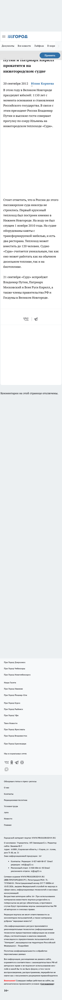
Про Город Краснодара (15, 743)
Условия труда (11, 806)
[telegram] (37, 319)
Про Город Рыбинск (13, 709)
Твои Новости (10, 723)
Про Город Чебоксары (14, 668)
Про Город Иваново (13, 688)
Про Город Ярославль (14, 729)
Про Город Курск (12, 703)
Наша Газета (10, 682)
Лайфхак (39, 45)
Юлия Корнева (42, 83)
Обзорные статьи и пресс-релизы (20, 781)
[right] (58, 46)
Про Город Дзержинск (14, 662)
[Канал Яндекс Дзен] (22, 762)
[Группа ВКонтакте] (6, 762)
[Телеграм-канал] (16, 762)
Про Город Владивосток (15, 735)
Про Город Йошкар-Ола (15, 695)
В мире (51, 45)
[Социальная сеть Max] (6, 769)
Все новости (24, 45)
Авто (6, 812)
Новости (8, 818)
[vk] (26, 319)
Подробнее (23, 945)
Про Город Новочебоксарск (17, 674)
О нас (6, 787)
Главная (7, 825)
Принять (50, 55)
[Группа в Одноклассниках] (11, 762)
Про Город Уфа (11, 715)
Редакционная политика (15, 800)
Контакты (8, 794)
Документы (8, 45)
